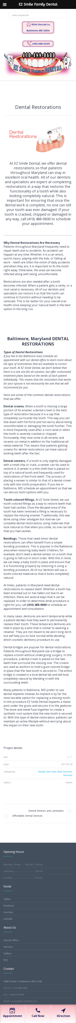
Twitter (7, 899)
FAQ (6, 960)
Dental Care (44, 771)
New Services (64, 771)
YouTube (8, 912)
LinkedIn (8, 918)
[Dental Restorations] (38, 140)
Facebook (9, 905)
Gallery (7, 953)
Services (67, 775)
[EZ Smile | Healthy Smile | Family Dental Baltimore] (38, 63)
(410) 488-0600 (41, 43)
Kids (54, 771)
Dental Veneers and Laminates (46, 810)
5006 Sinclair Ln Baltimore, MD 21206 (23, 981)
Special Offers (11, 940)
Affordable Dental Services (27, 815)
